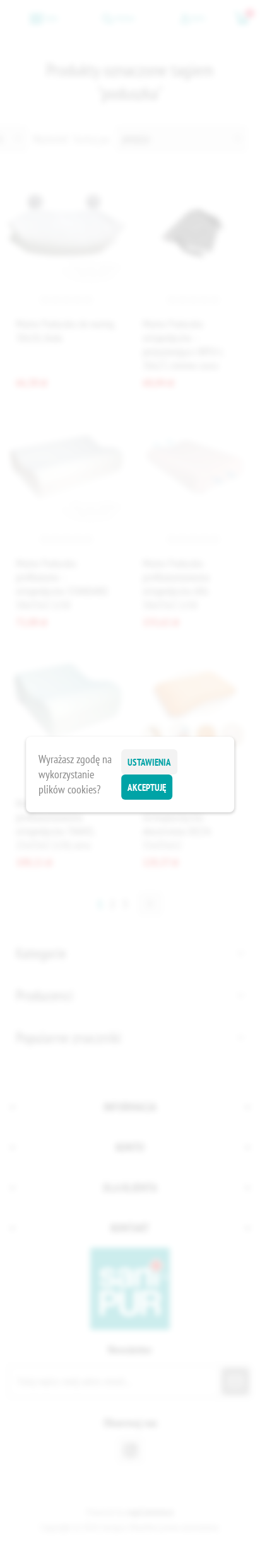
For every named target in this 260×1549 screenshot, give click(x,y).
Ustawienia (149, 762)
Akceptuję (146, 787)
